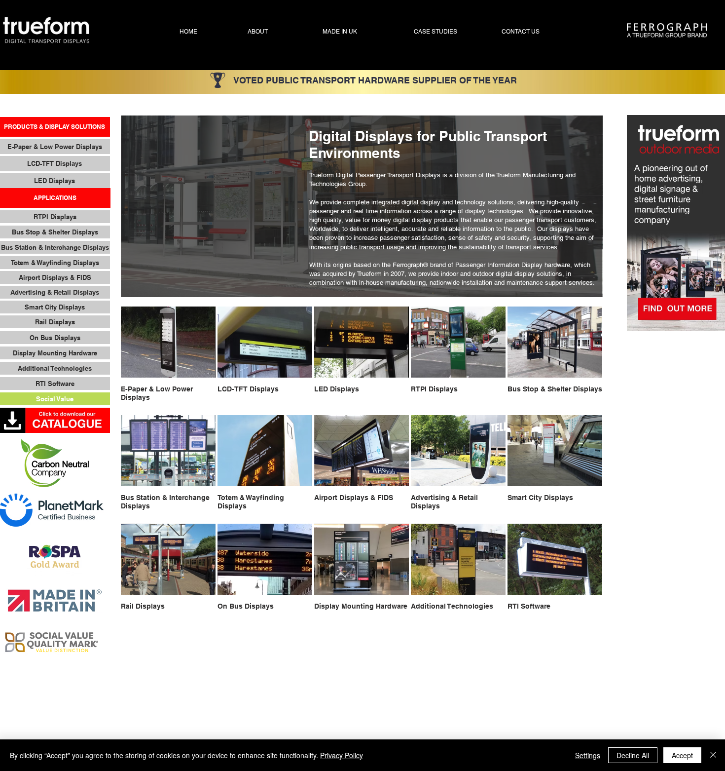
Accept (682, 755)
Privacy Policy (341, 755)
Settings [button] (587, 755)
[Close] (713, 755)
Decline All (632, 755)
